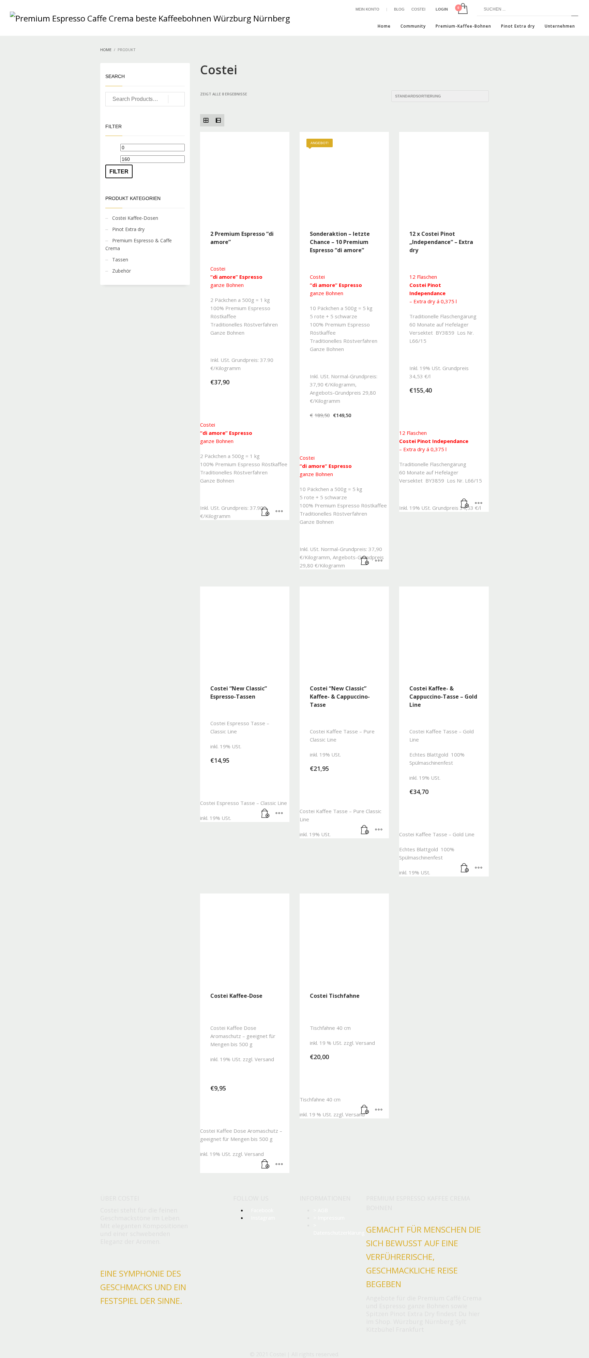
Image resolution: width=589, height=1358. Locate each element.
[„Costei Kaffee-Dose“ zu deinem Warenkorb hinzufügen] (265, 1164)
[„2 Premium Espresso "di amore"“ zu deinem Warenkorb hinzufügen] (265, 511)
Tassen (120, 259)
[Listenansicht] (218, 120)
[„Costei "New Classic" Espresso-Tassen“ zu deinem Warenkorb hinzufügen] (265, 813)
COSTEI (418, 9)
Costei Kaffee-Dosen (135, 218)
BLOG (399, 9)
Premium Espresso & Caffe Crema (138, 244)
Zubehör (121, 271)
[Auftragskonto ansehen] (462, 9)
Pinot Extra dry (128, 229)
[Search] (176, 99)
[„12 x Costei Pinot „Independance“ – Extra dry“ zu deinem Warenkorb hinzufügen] (465, 503)
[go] (574, 9)
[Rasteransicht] (206, 120)
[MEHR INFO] (279, 511)
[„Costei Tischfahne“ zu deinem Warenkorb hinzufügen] (365, 1109)
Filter (119, 171)
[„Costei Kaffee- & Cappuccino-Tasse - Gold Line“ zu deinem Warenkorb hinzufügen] (465, 867)
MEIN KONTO (367, 9)
